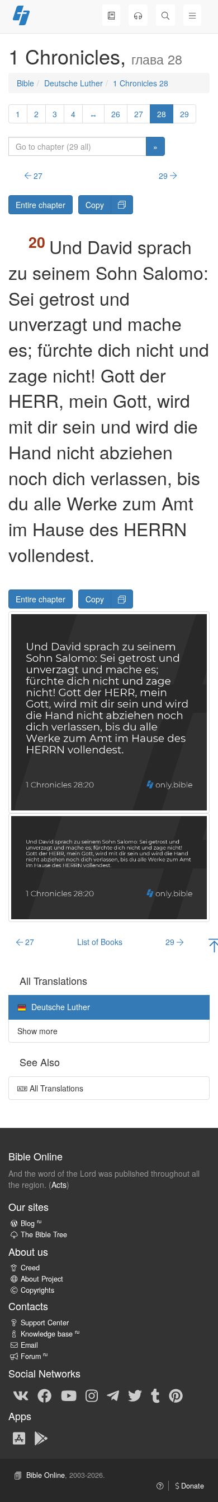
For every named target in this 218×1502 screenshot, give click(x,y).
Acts (59, 1184)
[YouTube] (69, 1395)
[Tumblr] (155, 1395)
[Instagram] (92, 1395)
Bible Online (45, 1475)
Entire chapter (40, 204)
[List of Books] (111, 15)
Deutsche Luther (73, 83)
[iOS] (19, 1437)
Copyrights (37, 1290)
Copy (95, 204)
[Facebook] (44, 1395)
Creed (30, 1268)
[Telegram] (113, 1395)
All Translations (55, 1088)
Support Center (45, 1322)
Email (29, 1345)
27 (138, 113)
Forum (34, 1356)
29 (184, 113)
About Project (42, 1279)
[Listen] (138, 15)
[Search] (165, 15)
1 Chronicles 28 (140, 83)
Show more (37, 1030)
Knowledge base (50, 1334)
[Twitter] (135, 1395)
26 (115, 113)
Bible (25, 83)
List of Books (99, 941)
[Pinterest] (176, 1395)
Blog (31, 1223)
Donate (191, 1486)
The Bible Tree (44, 1234)
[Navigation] (192, 15)
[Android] (41, 1437)
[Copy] (122, 204)
